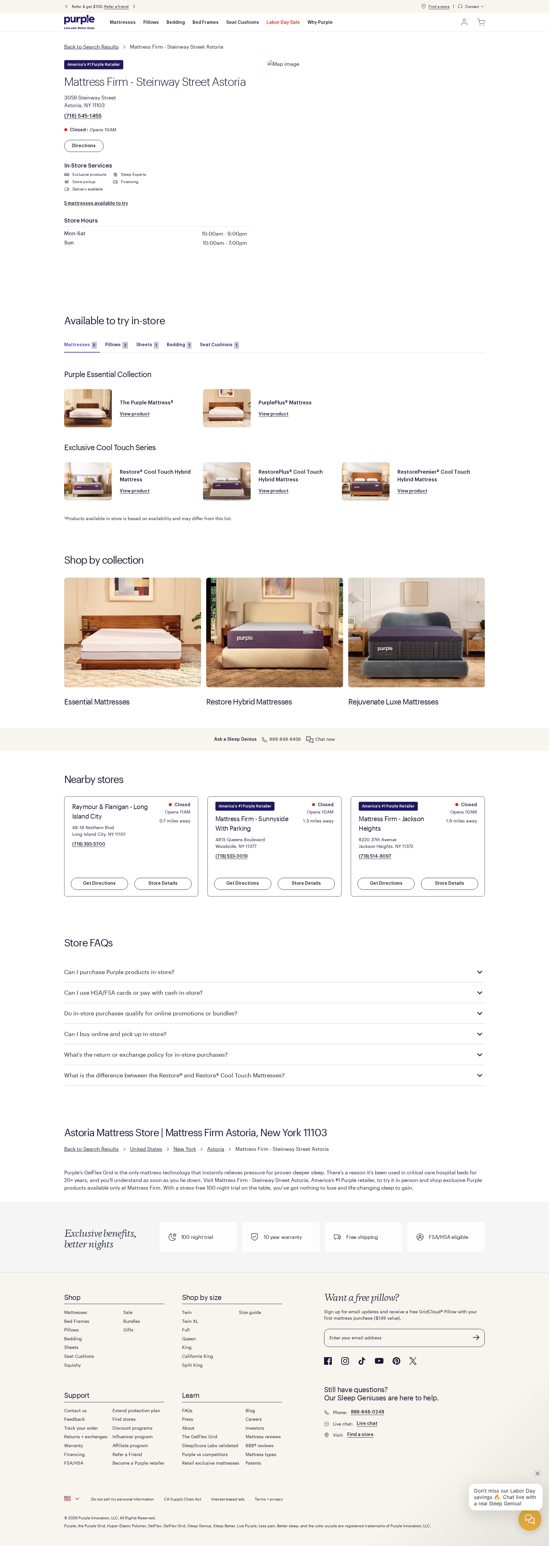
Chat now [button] (325, 739)
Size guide (250, 1312)
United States (146, 1149)
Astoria (215, 1149)
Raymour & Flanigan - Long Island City (110, 811)
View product (135, 414)
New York (184, 1149)
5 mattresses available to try (96, 203)
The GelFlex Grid (199, 1436)
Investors (255, 1428)
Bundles (131, 1321)
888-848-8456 (285, 739)
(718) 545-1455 (83, 116)
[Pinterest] (396, 1361)
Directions (84, 146)
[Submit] (476, 1337)
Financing (74, 1454)
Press (187, 1419)
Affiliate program (130, 1445)
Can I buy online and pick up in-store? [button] (115, 1033)
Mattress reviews (263, 1436)
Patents (253, 1463)
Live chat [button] (367, 1423)
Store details (163, 883)
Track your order (81, 1428)
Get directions (99, 883)
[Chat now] (310, 739)
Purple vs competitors (205, 1454)
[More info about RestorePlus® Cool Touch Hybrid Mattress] (227, 481)
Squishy (72, 1365)
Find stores (124, 1419)
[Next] (134, 6)
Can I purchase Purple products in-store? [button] (119, 971)
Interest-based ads (228, 1499)
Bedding (175, 22)
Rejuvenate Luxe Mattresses (416, 632)
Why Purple (320, 22)
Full (186, 1329)
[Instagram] (345, 1361)
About (188, 1428)
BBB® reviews (260, 1445)
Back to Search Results (91, 47)
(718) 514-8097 (375, 856)
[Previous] (66, 6)
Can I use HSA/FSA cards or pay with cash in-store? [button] (133, 992)
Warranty (73, 1445)
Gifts (128, 1329)
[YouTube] (379, 1361)
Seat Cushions (242, 22)
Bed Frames (206, 22)
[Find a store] (423, 6)
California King (197, 1356)
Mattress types (261, 1454)
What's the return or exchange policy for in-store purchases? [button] (146, 1054)
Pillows (151, 22)
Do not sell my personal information (122, 1499)
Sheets (146, 345)
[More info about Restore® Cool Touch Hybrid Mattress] (88, 481)
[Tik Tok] (362, 1361)
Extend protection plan (136, 1410)
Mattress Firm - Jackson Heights (391, 823)
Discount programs (132, 1428)
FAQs (187, 1410)
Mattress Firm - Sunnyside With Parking (251, 823)
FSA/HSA (73, 1463)
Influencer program (132, 1436)
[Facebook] (328, 1361)
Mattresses (123, 22)
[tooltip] (471, 6)
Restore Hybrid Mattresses (274, 632)
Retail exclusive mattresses (210, 1463)
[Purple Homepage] (79, 22)
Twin (187, 1312)
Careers (254, 1419)
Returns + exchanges (85, 1436)
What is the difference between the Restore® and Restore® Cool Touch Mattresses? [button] (174, 1075)
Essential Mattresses (132, 632)
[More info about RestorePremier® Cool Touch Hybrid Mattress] (366, 481)
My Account (464, 22)
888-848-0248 (367, 1412)
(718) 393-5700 (88, 844)
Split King (192, 1365)
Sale (127, 1312)
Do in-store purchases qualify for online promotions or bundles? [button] (150, 1013)
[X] (413, 1361)
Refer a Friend (127, 1454)
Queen (189, 1338)
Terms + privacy (269, 1499)
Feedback (74, 1419)
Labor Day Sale (283, 22)
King (187, 1347)
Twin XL (190, 1321)
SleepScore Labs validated (210, 1445)
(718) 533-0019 (231, 856)
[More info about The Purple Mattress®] (88, 408)
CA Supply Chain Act (182, 1499)
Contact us (75, 1410)
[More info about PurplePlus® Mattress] (227, 408)
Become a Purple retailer (138, 1463)
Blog (250, 1410)
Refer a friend (116, 6)
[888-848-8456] (264, 739)
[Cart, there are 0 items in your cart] (481, 22)
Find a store (439, 6)
